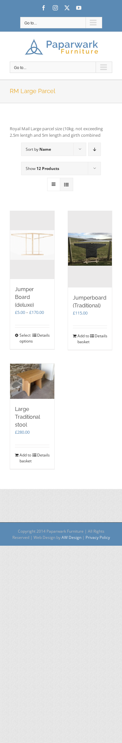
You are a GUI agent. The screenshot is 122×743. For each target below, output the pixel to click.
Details (43, 335)
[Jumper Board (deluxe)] (32, 245)
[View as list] (66, 184)
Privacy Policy (98, 537)
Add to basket (83, 338)
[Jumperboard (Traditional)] (90, 249)
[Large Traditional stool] (32, 381)
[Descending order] (94, 149)
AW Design (71, 537)
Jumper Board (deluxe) (24, 297)
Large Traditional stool (27, 417)
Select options (26, 338)
